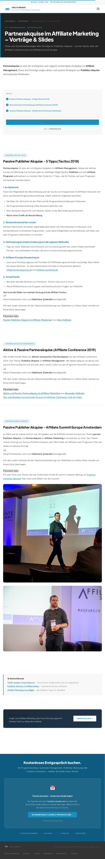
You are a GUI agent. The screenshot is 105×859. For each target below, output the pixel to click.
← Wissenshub (54, 129)
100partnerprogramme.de (19, 270)
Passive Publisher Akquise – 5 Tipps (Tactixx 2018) (29, 99)
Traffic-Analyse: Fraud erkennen (21, 683)
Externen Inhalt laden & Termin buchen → (52, 815)
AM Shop (26, 853)
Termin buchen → (85, 718)
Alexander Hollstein (75, 393)
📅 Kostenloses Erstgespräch (63, 2)
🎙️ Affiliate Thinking (28, 833)
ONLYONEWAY (10, 21)
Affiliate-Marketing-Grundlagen (20, 690)
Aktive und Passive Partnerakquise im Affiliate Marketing (31, 393)
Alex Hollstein (64, 320)
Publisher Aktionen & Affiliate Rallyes (23, 686)
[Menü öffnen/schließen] (98, 9)
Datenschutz (61, 853)
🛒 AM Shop (47, 833)
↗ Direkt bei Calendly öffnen (52, 821)
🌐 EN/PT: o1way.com (40, 2)
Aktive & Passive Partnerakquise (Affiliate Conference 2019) (34, 105)
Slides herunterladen (54, 122)
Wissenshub (23, 21)
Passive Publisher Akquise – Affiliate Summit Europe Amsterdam (35, 111)
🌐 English (64, 833)
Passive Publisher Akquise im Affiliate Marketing (27, 320)
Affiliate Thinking (11, 853)
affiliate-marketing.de (47, 270)
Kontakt (74, 853)
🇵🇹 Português (79, 833)
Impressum (47, 853)
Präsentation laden (10, 316)
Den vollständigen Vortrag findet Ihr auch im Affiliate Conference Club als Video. (42, 397)
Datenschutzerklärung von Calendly (54, 808)
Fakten (37, 853)
